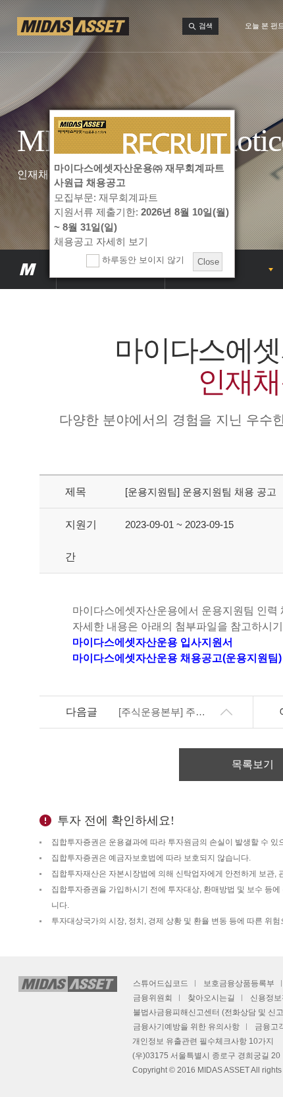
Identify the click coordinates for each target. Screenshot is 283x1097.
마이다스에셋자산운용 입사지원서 (152, 642)
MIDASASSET (28, 269)
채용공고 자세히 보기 (101, 241)
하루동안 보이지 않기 (141, 260)
